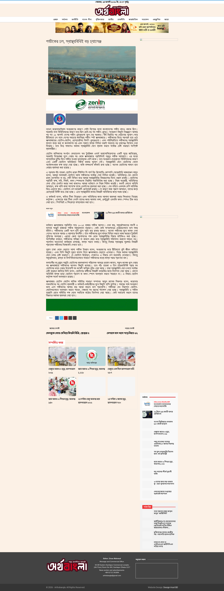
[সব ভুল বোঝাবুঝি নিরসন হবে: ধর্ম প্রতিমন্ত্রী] (147, 454)
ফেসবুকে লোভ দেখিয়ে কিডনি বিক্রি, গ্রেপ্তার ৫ (67, 333)
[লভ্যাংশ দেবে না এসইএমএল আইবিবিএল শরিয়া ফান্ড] (147, 545)
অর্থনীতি (75, 19)
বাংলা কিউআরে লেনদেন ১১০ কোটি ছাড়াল (163, 422)
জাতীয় (111, 19)
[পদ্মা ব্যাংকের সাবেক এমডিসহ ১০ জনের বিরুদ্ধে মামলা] (147, 444)
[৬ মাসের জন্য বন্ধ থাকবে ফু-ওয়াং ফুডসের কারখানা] (147, 484)
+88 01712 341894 (112, 572)
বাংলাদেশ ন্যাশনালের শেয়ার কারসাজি (74, 214)
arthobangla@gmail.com (112, 575)
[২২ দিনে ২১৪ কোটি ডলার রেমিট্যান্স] (99, 215)
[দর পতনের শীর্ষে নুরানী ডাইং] (147, 474)
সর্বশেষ (65, 19)
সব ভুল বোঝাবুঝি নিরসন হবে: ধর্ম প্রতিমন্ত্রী (163, 452)
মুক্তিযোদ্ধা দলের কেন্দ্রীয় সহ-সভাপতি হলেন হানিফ (164, 533)
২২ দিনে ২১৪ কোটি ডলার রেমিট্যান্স (119, 212)
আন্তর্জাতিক (133, 19)
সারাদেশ (145, 19)
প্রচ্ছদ (55, 19)
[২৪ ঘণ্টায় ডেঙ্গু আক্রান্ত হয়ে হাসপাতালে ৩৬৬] (92, 386)
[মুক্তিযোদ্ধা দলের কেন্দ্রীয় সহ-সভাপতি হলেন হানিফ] (147, 535)
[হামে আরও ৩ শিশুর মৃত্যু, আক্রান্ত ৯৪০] (62, 386)
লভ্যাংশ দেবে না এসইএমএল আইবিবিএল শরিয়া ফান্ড (163, 544)
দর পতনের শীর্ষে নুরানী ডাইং (163, 472)
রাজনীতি (121, 19)
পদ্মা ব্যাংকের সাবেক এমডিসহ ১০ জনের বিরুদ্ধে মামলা (164, 443)
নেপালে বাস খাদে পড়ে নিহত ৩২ (122, 333)
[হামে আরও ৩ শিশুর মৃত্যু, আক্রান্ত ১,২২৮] (92, 356)
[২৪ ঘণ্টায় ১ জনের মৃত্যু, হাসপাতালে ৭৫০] (121, 386)
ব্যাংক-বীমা (87, 19)
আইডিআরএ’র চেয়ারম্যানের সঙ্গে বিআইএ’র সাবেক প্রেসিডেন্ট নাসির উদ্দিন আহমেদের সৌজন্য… (165, 524)
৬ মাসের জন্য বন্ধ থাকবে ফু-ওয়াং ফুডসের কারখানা (164, 482)
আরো (166, 19)
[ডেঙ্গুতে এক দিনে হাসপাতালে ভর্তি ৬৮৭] (121, 356)
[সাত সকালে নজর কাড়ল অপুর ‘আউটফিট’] (147, 514)
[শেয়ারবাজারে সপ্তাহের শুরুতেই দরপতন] (147, 494)
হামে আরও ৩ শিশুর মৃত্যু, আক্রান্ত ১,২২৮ (163, 462)
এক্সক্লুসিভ (156, 19)
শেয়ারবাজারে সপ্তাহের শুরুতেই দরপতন (163, 492)
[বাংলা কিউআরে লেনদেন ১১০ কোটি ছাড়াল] (147, 424)
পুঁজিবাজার (100, 19)
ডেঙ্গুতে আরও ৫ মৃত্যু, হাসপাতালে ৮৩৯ (162, 432)
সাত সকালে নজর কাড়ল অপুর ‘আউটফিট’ (163, 512)
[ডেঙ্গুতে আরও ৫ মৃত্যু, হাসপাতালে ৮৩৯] (62, 356)
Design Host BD (170, 587)
